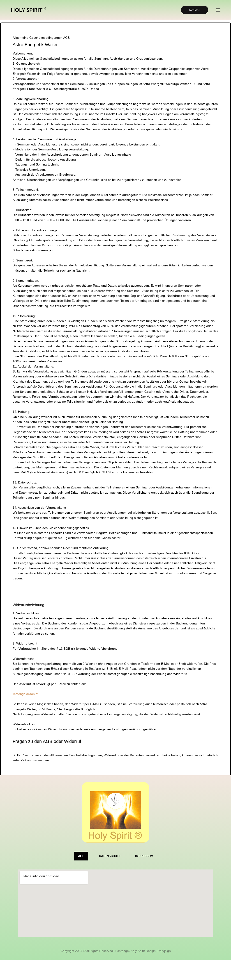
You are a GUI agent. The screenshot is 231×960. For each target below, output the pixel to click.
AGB (81, 856)
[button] (218, 10)
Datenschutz (109, 856)
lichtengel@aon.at (25, 694)
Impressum (144, 856)
